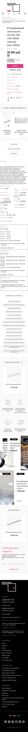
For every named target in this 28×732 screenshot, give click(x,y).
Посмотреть (24, 189)
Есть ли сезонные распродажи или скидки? (14, 342)
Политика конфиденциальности (10, 701)
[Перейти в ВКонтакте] (5, 722)
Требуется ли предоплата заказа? (14, 332)
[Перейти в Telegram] (20, 721)
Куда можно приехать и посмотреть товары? (14, 304)
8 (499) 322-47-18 (8, 608)
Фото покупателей (7, 660)
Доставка (14, 153)
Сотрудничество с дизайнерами (10, 668)
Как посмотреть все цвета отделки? (14, 318)
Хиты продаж (5, 657)
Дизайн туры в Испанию (8, 673)
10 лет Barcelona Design (8, 704)
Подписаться (14, 569)
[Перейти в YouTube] (16, 721)
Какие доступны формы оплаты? (14, 335)
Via (14, 80)
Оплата (4, 643)
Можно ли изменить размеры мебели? (14, 339)
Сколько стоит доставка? (14, 301)
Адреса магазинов (7, 653)
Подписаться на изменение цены (14, 92)
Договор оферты (6, 688)
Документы (5, 693)
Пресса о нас (5, 695)
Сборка (4, 648)
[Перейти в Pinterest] (12, 722)
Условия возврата (7, 650)
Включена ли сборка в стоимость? (14, 311)
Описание (14, 144)
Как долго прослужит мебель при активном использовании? (14, 351)
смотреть (5, 464)
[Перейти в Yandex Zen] (23, 721)
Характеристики (14, 149)
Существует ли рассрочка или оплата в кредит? (14, 325)
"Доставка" (4, 245)
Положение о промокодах (9, 690)
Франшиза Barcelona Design (9, 680)
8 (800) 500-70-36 (14, 1)
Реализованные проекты (8, 670)
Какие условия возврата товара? (14, 329)
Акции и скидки (6, 655)
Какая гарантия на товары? (14, 308)
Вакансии (4, 706)
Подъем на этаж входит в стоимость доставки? (14, 322)
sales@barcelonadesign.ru (8, 602)
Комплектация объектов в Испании (11, 675)
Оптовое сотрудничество (9, 677)
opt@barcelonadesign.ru (8, 610)
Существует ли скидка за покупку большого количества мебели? (14, 346)
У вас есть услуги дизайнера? (14, 315)
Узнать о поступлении (13, 89)
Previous (21, 362)
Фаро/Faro (6, 195)
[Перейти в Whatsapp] (9, 722)
